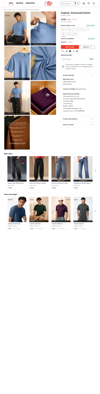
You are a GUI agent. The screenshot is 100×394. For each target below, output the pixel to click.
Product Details (68, 75)
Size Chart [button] (90, 25)
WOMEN (19, 3)
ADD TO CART (70, 47)
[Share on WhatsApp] (67, 51)
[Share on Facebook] (70, 51)
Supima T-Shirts (12, 9)
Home (5, 9)
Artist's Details (68, 125)
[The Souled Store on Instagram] (77, 51)
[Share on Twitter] (73, 51)
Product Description (70, 119)
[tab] (77, 75)
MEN (11, 3)
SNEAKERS (30, 3)
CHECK (91, 59)
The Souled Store (20, 9)
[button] (17, 28)
